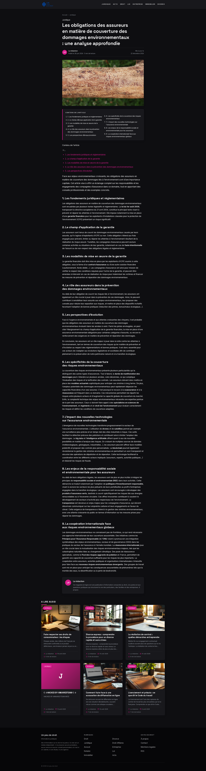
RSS (142, 751)
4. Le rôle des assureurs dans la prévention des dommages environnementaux (99, 167)
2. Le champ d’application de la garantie (82, 158)
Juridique (106, 4)
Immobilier (150, 4)
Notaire (87, 751)
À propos (144, 739)
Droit (122, 4)
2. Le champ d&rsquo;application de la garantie (85, 120)
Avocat (87, 747)
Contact (144, 743)
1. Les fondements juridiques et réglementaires (85, 117)
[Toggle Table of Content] (63, 150)
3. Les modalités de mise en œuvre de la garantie (86, 163)
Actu (115, 4)
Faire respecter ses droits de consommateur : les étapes (57, 636)
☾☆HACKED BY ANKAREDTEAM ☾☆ (60, 692)
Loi (129, 4)
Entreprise (138, 4)
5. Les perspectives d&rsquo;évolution (82, 135)
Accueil (64, 15)
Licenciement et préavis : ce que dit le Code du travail (141, 694)
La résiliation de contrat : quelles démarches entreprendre (143, 636)
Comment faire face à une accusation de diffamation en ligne (103, 694)
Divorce (161, 4)
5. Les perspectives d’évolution (78, 171)
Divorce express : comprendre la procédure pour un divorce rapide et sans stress (100, 637)
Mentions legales (148, 747)
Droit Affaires (118, 743)
